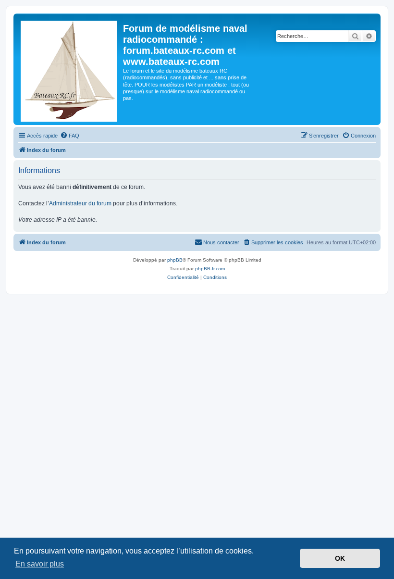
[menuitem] (69, 135)
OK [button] (340, 558)
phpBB (175, 260)
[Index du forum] (69, 69)
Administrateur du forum (80, 203)
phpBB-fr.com (210, 268)
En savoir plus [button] (39, 564)
